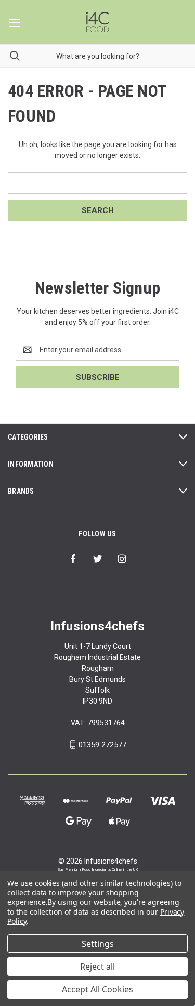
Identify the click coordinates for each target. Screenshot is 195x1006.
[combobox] (97, 56)
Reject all (97, 966)
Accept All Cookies (97, 989)
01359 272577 (102, 744)
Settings (98, 943)
